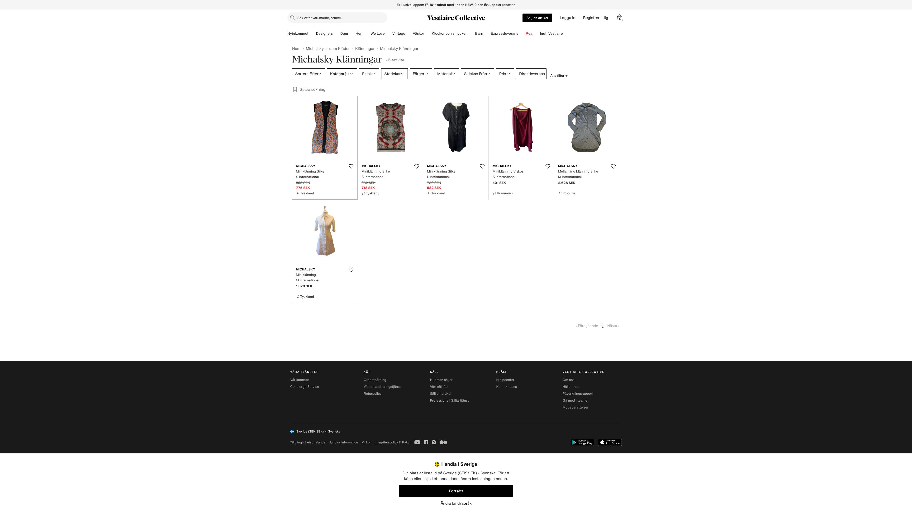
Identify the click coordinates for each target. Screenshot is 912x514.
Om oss (569, 379)
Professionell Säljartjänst (449, 400)
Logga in (567, 17)
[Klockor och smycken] (471, 33)
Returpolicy (372, 393)
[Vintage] (409, 33)
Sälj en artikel (537, 17)
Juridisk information (343, 442)
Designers (324, 33)
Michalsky (315, 48)
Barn (479, 33)
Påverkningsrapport (578, 393)
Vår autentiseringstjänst (382, 386)
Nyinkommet (297, 33)
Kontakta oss (506, 386)
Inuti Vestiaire (551, 33)
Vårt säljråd (438, 386)
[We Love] (388, 33)
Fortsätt (456, 491)
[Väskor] (428, 33)
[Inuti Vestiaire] (567, 33)
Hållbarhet (571, 386)
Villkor (366, 442)
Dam (344, 33)
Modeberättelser (576, 407)
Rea (529, 33)
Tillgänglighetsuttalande (307, 442)
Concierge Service (304, 386)
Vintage (398, 33)
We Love (377, 33)
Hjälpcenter (505, 379)
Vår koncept (299, 379)
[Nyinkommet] (312, 33)
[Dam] (352, 33)
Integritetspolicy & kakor (393, 442)
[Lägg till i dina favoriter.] (351, 166)
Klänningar (365, 48)
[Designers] (336, 33)
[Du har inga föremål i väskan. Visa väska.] (619, 17)
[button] (619, 17)
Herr (359, 33)
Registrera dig (595, 17)
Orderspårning (375, 379)
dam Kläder (339, 48)
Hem (296, 48)
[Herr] (367, 33)
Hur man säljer (441, 379)
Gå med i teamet (576, 400)
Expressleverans (504, 33)
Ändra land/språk (456, 503)
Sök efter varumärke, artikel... (320, 17)
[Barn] (487, 33)
